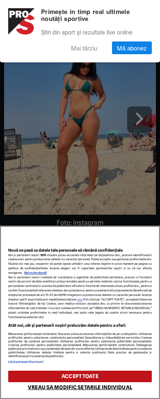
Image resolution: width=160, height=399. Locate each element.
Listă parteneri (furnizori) (25, 362)
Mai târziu (84, 48)
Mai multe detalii (35, 273)
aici (80, 299)
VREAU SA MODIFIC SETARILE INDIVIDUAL (80, 387)
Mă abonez (132, 48)
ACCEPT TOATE (80, 376)
